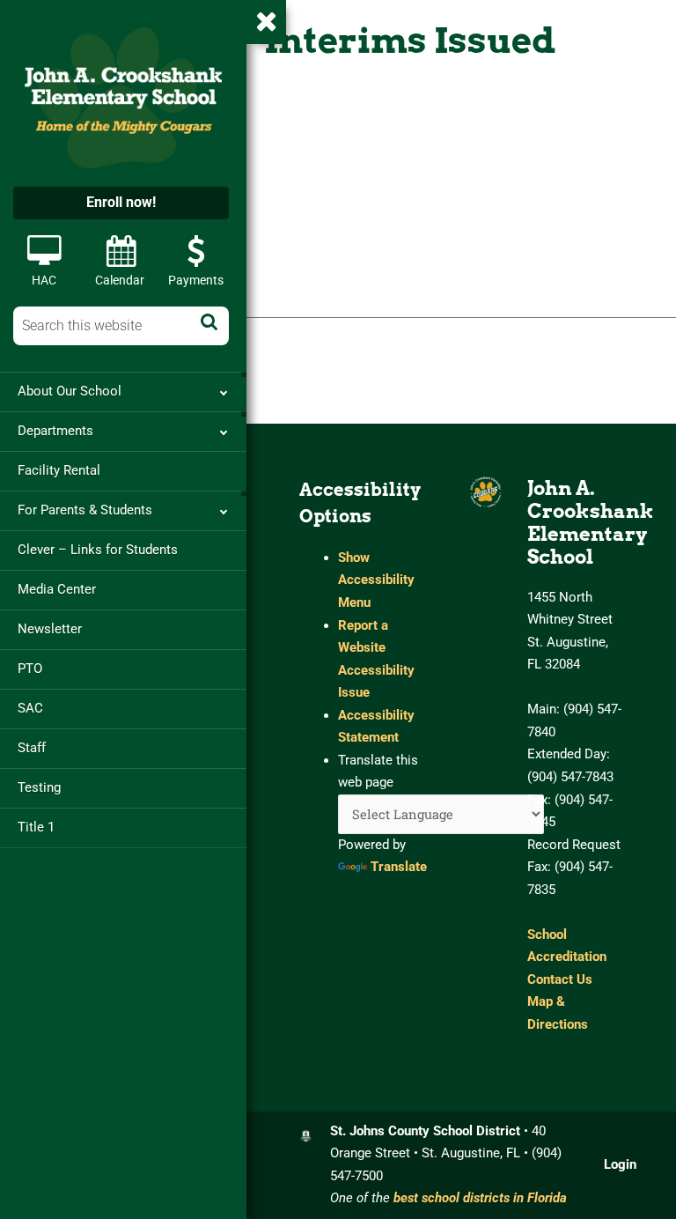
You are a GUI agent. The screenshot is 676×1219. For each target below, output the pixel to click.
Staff (32, 748)
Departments (55, 431)
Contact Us (559, 979)
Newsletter (50, 629)
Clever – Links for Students (98, 550)
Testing (39, 787)
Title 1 (36, 827)
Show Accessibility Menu (376, 580)
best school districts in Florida (480, 1198)
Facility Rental (59, 470)
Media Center (57, 589)
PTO (30, 668)
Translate (399, 867)
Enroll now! (121, 202)
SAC (30, 708)
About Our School (69, 391)
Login (620, 1164)
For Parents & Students (85, 510)
